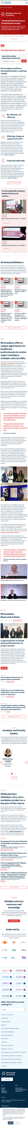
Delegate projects (6, 1021)
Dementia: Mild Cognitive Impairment (11, 1059)
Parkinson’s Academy (7, 363)
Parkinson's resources (7, 1049)
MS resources (4, 1038)
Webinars (3, 1025)
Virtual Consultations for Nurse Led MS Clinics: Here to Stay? (13, 854)
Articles (3, 1088)
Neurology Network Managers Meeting (11, 1062)
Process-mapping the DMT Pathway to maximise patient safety (13, 864)
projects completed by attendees (10, 532)
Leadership (4, 1042)
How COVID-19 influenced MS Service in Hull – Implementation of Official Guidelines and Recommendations (14, 875)
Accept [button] (10, 1123)
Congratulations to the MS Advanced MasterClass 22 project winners (12, 643)
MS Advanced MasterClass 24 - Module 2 (14, 245)
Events (3, 1089)
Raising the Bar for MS (7, 1045)
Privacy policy (18, 1088)
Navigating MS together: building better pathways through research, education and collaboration (13, 707)
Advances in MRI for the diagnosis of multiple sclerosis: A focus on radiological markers (21, 317)
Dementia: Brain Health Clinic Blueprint (11, 1055)
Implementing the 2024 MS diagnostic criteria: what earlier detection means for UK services (7, 293)
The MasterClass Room (13, 50)
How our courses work (7, 1014)
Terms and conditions (21, 1089)
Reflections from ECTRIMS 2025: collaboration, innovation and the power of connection (13, 692)
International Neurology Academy (10, 1028)
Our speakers (4, 1018)
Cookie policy (18, 1091)
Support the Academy (7, 1035)
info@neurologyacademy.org (9, 1107)
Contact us (4, 1066)
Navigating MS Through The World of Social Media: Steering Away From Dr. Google (14, 843)
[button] (12, 774)
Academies (4, 1091)
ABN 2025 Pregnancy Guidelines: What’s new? (21, 291)
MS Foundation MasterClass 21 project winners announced (12, 678)
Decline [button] (17, 1123)
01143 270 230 (5, 1106)
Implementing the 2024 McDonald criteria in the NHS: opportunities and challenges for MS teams (6, 318)
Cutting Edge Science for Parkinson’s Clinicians (13, 1052)
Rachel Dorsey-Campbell (8, 760)
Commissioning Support (7, 1032)
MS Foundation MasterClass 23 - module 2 (14, 219)
